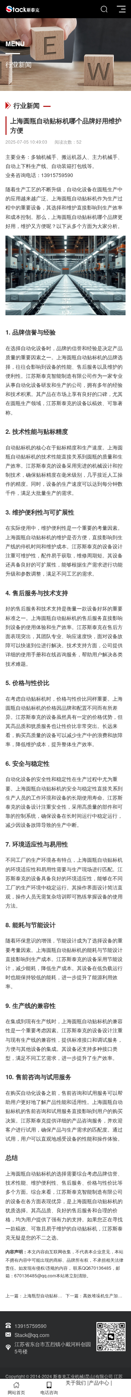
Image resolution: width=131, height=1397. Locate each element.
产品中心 (99, 1382)
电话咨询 (49, 1392)
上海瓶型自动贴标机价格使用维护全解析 (62, 1295)
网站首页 (16, 1392)
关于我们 (76, 1382)
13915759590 (57, 175)
